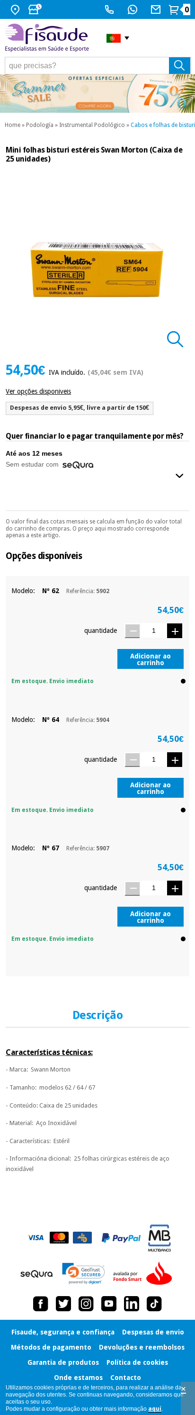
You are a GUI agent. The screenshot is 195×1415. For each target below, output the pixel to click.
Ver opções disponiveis (38, 391)
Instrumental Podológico (92, 125)
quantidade (100, 630)
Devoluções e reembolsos (142, 1347)
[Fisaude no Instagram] (86, 1303)
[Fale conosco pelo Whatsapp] (134, 9)
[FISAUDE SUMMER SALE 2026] (97, 93)
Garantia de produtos (63, 1362)
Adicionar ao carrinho (150, 659)
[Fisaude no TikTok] (154, 1303)
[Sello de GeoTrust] (84, 1273)
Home (12, 125)
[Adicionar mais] (174, 630)
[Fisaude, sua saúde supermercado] (48, 38)
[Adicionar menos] (132, 630)
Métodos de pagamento (51, 1347)
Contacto (125, 1377)
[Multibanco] (159, 1238)
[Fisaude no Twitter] (63, 1303)
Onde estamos (78, 1377)
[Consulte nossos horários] (36, 9)
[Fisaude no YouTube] (108, 1303)
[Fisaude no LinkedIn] (131, 1303)
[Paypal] (121, 1238)
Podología (39, 125)
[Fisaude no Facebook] (40, 1303)
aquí (154, 1409)
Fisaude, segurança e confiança (63, 1332)
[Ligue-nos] (110, 9)
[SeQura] (36, 1274)
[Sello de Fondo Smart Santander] (145, 1274)
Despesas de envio (153, 1332)
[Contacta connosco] (157, 9)
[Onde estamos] (16, 9)
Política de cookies (137, 1362)
